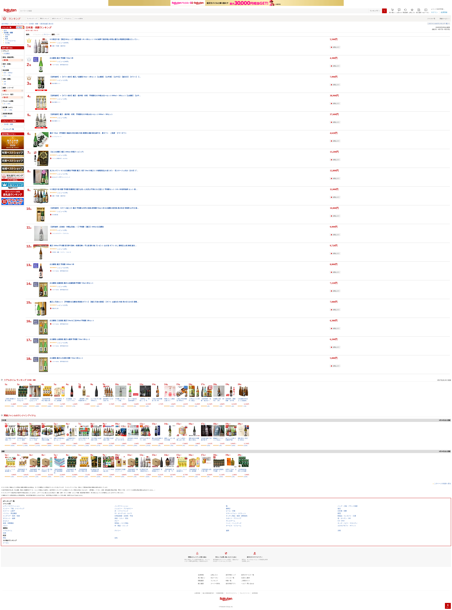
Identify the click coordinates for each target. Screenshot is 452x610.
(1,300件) (86, 445)
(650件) (111, 445)
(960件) (12, 445)
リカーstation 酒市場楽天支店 (60, 64)
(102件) (245, 445)
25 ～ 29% (7, 104)
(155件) (74, 445)
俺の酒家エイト (56, 83)
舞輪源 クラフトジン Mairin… (218, 439)
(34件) (147, 406)
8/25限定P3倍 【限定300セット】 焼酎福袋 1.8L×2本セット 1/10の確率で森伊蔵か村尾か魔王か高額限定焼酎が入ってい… (94, 39)
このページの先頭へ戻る (442, 483)
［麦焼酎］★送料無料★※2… (83, 399)
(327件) (62, 445)
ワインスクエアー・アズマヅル (60, 233)
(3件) (159, 445)
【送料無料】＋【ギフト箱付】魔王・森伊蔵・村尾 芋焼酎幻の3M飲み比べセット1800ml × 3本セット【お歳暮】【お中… (95, 95)
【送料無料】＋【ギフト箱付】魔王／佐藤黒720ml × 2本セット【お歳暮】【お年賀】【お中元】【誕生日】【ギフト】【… (95, 77)
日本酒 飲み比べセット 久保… (34, 439)
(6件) (196, 406)
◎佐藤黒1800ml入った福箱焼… (243, 399)
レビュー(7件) (62, 211)
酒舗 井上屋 (55, 308)
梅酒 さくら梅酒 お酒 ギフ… (169, 399)
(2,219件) (25, 476)
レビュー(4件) (62, 249)
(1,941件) (148, 445)
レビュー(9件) (62, 286)
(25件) (36, 476)
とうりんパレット (57, 136)
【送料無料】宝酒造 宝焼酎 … (22, 470)
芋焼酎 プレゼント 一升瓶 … (120, 399)
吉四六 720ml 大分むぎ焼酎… (231, 470)
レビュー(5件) (62, 155)
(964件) (123, 445)
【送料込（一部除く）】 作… (145, 399)
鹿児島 (6, 60)
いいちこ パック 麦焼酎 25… (10, 470)
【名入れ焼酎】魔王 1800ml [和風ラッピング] (66, 152)
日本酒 (7, 34)
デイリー (47, 34)
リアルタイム (68, 18)
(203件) (98, 476)
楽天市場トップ (7, 24)
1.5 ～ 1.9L (7, 75)
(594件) (233, 445)
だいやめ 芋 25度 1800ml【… (96, 399)
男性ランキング (44, 18)
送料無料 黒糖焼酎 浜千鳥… (230, 399)
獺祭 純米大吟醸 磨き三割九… (194, 439)
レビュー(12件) (62, 80)
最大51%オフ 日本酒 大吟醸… (47, 439)
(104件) (49, 476)
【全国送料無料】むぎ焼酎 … (243, 470)
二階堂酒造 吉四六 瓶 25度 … (206, 470)
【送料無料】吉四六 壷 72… (169, 470)
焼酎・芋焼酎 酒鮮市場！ (59, 46)
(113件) (62, 476)
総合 (5, 30)
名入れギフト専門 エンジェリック (61, 177)
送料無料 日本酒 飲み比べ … (132, 439)
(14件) (135, 476)
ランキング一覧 (8, 129)
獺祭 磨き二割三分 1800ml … (243, 439)
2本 (5, 81)
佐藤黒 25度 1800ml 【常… (218, 399)
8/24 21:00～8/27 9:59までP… (22, 399)
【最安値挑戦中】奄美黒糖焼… (58, 471)
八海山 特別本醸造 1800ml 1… (182, 399)
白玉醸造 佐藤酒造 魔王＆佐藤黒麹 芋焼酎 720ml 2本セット (72, 283)
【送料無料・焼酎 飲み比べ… (206, 399)
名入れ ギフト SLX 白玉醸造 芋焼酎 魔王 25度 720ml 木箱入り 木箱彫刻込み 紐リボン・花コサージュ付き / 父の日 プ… (94, 170)
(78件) (171, 445)
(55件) (196, 445)
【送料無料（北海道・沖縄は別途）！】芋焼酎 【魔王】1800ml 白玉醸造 (77, 227)
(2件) (183, 476)
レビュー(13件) (62, 193)
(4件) (98, 406)
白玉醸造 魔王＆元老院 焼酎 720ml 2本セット (66, 358)
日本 (5, 116)
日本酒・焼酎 (33, 24)
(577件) (98, 445)
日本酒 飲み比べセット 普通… (22, 439)
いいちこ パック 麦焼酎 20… (182, 470)
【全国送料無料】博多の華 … (47, 399)
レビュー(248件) (63, 61)
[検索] (384, 10)
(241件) (25, 406)
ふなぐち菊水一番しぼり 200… (181, 439)
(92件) (208, 445)
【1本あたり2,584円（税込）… (194, 399)
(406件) (147, 476)
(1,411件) (37, 445)
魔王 (5, 91)
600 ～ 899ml (8, 73)
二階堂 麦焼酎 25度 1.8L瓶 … (10, 399)
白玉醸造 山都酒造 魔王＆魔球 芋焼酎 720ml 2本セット (70, 339)
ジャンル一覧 (431, 18)
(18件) (12, 476)
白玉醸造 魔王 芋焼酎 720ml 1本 (61, 58)
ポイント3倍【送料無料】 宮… (47, 470)
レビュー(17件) (62, 174)
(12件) (233, 476)
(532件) (172, 406)
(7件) (245, 406)
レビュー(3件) (62, 99)
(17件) (73, 406)
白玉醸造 (7, 53)
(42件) (159, 476)
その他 (7, 43)
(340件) (49, 406)
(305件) (221, 476)
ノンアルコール (10, 41)
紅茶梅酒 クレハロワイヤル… (71, 399)
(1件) (134, 406)
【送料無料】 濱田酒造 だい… (157, 470)
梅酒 (6, 39)
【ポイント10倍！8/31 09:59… (120, 439)
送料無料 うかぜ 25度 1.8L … (108, 399)
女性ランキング (56, 18)
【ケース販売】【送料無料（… (132, 399)
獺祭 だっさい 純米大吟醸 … (169, 439)
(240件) (37, 406)
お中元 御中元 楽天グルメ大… (84, 439)
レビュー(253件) (63, 268)
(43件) (122, 406)
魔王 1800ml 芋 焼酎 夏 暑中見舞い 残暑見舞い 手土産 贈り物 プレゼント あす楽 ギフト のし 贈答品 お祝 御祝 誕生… (93, 245)
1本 (5, 84)
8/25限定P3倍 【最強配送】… (96, 470)
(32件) (196, 476)
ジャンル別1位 (78, 18)
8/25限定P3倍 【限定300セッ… (145, 470)
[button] (399, 10)
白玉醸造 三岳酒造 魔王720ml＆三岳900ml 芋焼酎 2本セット (72, 320)
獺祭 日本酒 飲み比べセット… (59, 439)
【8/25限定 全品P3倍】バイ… (10, 439)
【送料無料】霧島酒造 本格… (71, 470)
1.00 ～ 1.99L (8, 110)
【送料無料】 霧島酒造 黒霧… (34, 470)
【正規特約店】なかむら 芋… (34, 399)
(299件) (135, 445)
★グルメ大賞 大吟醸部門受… (231, 439)
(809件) (49, 445)
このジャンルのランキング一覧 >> (439, 23)
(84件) (61, 406)
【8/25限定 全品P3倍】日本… (96, 439)
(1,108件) (25, 445)
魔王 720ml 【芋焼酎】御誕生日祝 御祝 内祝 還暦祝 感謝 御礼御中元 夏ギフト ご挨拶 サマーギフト (88, 133)
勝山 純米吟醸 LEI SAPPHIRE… (157, 439)
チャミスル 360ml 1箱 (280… (108, 470)
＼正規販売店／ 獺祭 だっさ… (71, 439)
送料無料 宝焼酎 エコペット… (120, 470)
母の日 (6, 97)
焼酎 (6, 36)
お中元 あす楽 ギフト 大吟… (145, 439)
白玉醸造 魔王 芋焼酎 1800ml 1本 (62, 264)
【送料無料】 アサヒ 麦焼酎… (59, 399)
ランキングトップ (32, 18)
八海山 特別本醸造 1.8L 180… (157, 399)
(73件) (12, 406)
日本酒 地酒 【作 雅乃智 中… (206, 439)
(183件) (245, 476)
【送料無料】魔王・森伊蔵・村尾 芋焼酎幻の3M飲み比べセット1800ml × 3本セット (81, 114)
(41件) (110, 476)
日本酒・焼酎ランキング (39, 27)
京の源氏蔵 (55, 214)
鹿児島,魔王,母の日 (46, 24)
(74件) (220, 406)
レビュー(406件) (63, 43)
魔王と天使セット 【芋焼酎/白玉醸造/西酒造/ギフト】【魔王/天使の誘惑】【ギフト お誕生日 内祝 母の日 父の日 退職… (94, 302)
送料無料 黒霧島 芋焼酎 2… (219, 470)
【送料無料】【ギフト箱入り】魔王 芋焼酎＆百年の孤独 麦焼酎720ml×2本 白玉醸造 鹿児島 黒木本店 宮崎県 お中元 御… (94, 208)
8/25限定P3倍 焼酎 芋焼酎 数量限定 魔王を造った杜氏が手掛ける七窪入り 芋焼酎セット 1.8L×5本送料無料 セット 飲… (93, 189)
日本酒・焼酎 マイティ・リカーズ (61, 252)
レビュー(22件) (62, 305)
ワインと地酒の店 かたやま (59, 158)
